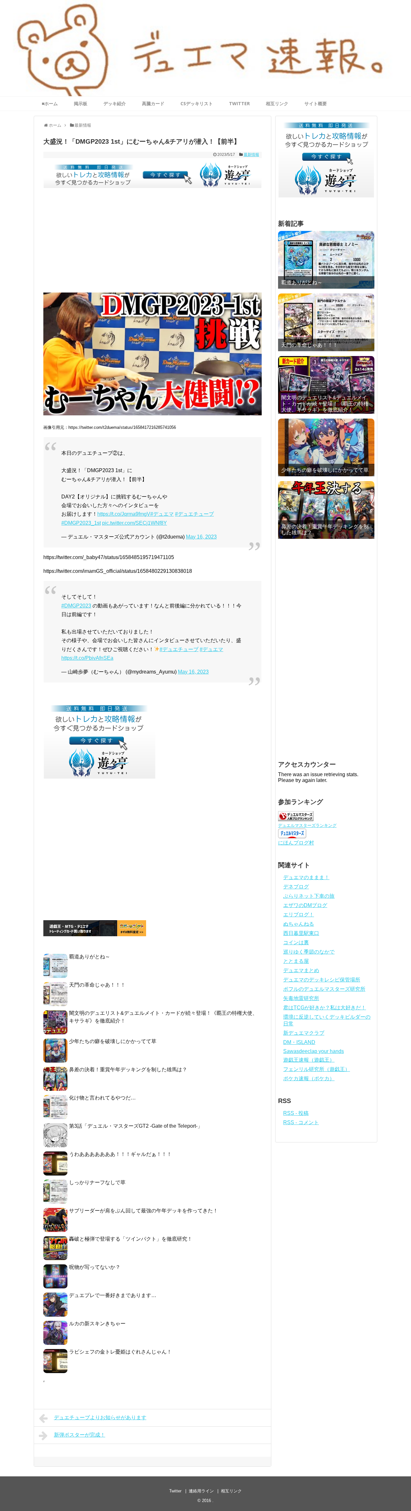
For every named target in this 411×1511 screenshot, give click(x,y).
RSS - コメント (301, 1122)
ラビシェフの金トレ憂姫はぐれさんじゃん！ (120, 1351)
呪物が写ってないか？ (94, 1267)
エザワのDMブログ (305, 905)
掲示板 (80, 103)
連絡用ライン (201, 1491)
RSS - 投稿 (296, 1113)
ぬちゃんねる (298, 924)
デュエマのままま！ (306, 877)
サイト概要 (315, 103)
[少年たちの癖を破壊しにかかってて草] (326, 447)
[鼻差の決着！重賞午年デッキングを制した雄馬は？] (326, 510)
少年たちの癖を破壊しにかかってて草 (112, 1041)
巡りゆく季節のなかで (309, 952)
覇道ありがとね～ (89, 956)
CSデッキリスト (196, 103)
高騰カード (153, 103)
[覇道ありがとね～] (326, 260)
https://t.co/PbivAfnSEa (87, 658)
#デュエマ (162, 514)
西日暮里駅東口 (301, 933)
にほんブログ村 (296, 842)
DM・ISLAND (299, 1042)
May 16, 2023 (201, 536)
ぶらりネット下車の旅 (309, 896)
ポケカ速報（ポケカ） (309, 1078)
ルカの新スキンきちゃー (97, 1323)
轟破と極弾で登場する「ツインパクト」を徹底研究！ (130, 1239)
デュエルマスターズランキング (307, 825)
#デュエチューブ (194, 514)
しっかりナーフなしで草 (97, 1182)
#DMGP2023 (76, 605)
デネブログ (296, 886)
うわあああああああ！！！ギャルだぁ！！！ (120, 1154)
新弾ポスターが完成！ (79, 1435)
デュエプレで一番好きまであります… (112, 1295)
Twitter (175, 1491)
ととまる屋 (296, 961)
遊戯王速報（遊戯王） (309, 1060)
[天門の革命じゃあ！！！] (326, 322)
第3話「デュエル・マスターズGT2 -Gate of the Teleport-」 (136, 1126)
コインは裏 (296, 942)
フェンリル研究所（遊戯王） (316, 1069)
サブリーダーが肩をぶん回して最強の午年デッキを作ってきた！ (143, 1210)
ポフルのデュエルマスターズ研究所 (324, 989)
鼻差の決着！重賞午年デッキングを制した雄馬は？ (128, 1069)
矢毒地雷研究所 (301, 998)
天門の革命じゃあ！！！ (97, 985)
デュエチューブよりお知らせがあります (100, 1417)
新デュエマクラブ (303, 1033)
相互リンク (277, 103)
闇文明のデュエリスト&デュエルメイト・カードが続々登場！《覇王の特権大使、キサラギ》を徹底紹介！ (325, 403)
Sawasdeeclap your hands (313, 1051)
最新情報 (251, 154)
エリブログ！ (298, 914)
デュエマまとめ (301, 970)
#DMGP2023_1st (81, 523)
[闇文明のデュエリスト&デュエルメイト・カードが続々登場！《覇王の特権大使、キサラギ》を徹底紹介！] (326, 385)
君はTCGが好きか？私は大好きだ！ (324, 1007)
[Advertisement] (152, 244)
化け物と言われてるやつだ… (102, 1097)
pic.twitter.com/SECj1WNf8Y (134, 523)
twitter (239, 103)
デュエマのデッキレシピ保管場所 (321, 979)
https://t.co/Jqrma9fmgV (123, 514)
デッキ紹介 (114, 103)
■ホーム (50, 103)
